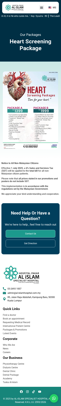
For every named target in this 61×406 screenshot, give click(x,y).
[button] (41, 7)
